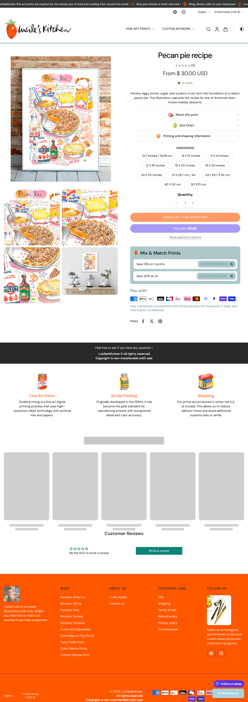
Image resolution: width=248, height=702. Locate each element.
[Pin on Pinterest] (160, 321)
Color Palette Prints (73, 648)
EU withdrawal (168, 629)
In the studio (118, 597)
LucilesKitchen (132, 691)
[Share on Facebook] (143, 321)
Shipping (164, 604)
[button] (185, 217)
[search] (208, 29)
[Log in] (217, 29)
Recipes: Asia (69, 610)
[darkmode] (239, 29)
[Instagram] (183, 12)
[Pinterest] (175, 12)
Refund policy (167, 616)
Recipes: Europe (71, 616)
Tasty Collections (72, 642)
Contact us (117, 604)
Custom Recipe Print (74, 655)
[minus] (177, 203)
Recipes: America (72, 597)
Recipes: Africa (70, 604)
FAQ (161, 597)
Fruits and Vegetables (75, 629)
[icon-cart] (225, 29)
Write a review (159, 551)
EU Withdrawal (228, 693)
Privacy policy (168, 623)
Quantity (185, 194)
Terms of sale (167, 610)
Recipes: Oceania (72, 623)
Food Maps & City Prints (77, 636)
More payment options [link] (185, 237)
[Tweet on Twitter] (151, 321)
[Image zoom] (61, 119)
